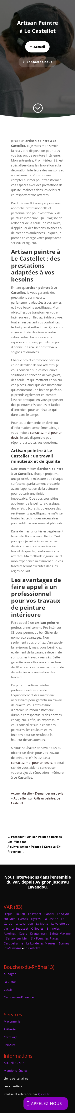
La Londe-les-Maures (40, 943)
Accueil (39, 47)
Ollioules (37, 928)
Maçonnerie (12, 1021)
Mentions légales (16, 1071)
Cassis (8, 990)
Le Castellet (32, 948)
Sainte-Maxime (60, 933)
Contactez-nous (39, 62)
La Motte (42, 923)
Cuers (23, 933)
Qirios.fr (44, 1094)
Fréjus (8, 914)
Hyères (36, 919)
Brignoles (53, 928)
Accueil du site (21, 793)
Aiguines (10, 933)
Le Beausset (19, 928)
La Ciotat (10, 982)
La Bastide (51, 919)
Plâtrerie (10, 1029)
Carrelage (10, 1037)
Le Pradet (34, 914)
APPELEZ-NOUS (46, 1103)
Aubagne (10, 974)
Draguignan (38, 933)
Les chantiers (13, 1086)
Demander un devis (49, 793)
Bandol (49, 914)
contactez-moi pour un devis (31, 762)
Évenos (23, 919)
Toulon (20, 914)
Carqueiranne (13, 943)
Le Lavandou (24, 923)
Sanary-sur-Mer (17, 938)
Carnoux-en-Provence (19, 997)
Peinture (10, 1045)
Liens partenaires (16, 1078)
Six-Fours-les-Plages (45, 938)
